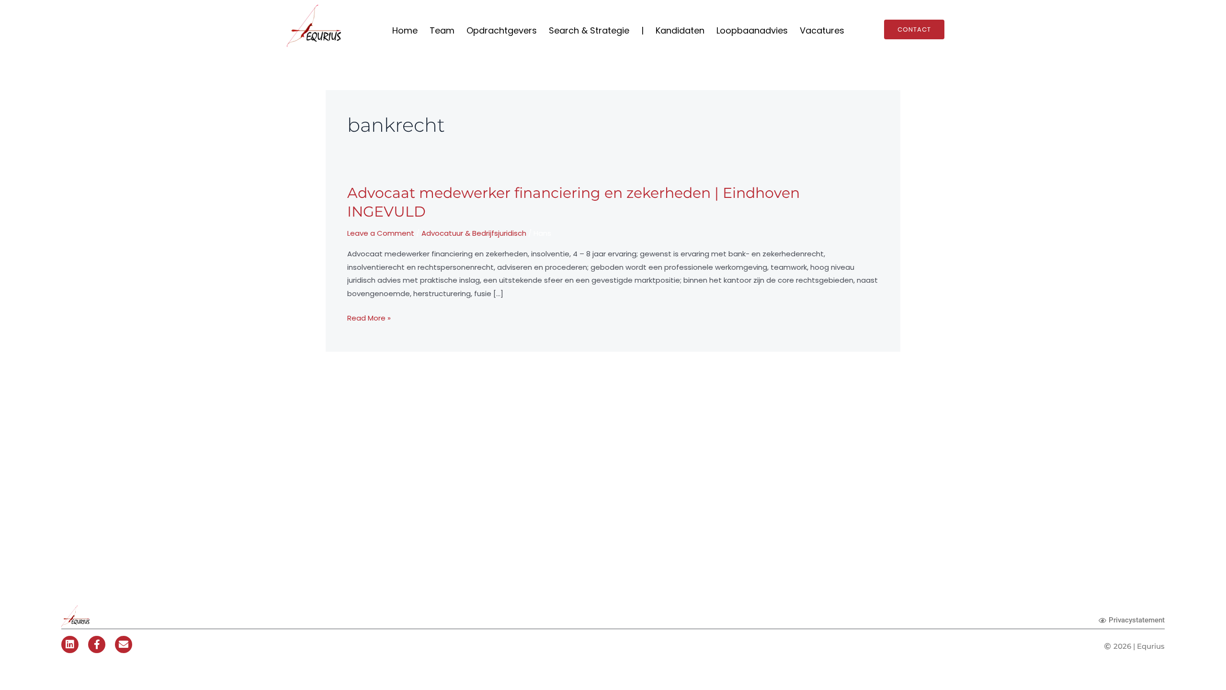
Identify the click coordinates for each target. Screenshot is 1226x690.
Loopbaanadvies (752, 30)
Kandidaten (680, 30)
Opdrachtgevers (501, 30)
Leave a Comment (380, 233)
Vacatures (822, 30)
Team (442, 30)
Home (405, 30)
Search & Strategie (589, 30)
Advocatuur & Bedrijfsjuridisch (473, 233)
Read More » (369, 317)
